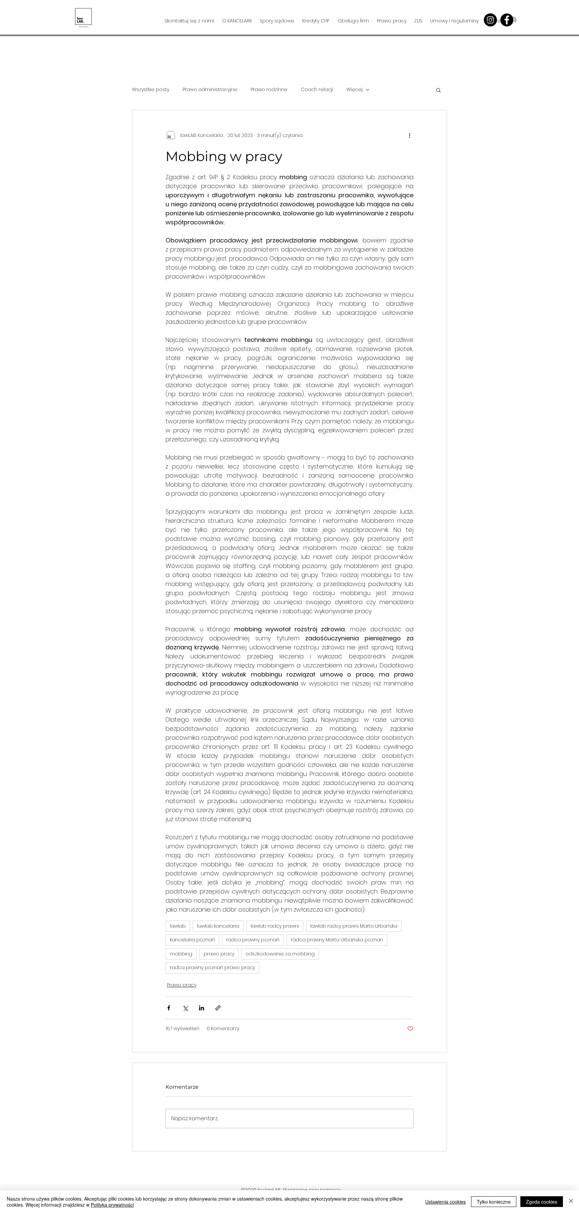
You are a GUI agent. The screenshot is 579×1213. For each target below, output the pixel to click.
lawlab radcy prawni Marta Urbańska (353, 926)
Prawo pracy (181, 985)
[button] (548, 20)
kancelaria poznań (192, 939)
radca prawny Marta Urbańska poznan (337, 939)
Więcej (354, 89)
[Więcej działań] (409, 136)
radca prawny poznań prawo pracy (212, 967)
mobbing (181, 953)
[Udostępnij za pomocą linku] (218, 1008)
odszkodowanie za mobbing (280, 953)
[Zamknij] (571, 1202)
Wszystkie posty (150, 89)
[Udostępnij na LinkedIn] (201, 1008)
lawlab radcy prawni (275, 926)
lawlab (178, 926)
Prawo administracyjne (210, 89)
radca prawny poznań (252, 939)
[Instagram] (490, 19)
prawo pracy (219, 953)
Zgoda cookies (541, 1201)
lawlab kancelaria (218, 926)
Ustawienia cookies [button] (445, 1201)
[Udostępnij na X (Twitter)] (185, 1008)
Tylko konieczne (494, 1201)
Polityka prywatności (112, 1204)
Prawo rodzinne (269, 89)
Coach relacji (317, 89)
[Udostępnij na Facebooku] (169, 1008)
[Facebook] (506, 19)
